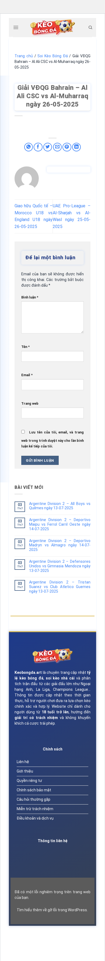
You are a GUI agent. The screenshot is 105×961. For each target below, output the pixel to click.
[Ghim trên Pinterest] (66, 147)
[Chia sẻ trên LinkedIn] (76, 147)
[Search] (90, 27)
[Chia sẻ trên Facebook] (38, 147)
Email (27, 375)
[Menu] (16, 27)
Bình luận (29, 297)
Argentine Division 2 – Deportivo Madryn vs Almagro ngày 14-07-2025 (59, 545)
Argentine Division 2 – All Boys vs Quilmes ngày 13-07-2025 (59, 505)
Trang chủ (24, 56)
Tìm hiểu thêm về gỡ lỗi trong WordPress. (52, 910)
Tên (25, 347)
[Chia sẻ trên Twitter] (47, 147)
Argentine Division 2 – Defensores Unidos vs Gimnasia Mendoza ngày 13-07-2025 (59, 566)
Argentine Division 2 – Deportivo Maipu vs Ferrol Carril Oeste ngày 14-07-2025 (59, 524)
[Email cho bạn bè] (57, 147)
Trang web (29, 403)
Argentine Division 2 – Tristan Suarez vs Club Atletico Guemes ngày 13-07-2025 (59, 586)
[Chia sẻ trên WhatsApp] (28, 147)
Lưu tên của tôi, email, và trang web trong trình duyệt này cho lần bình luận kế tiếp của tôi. (52, 439)
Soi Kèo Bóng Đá (52, 56)
